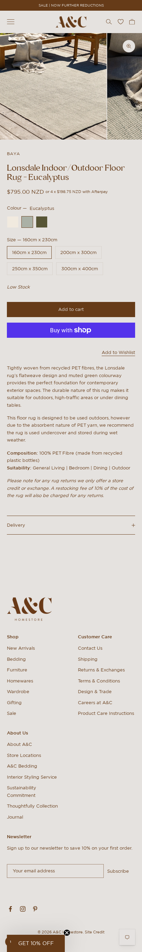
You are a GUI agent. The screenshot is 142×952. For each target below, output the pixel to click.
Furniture (17, 669)
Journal (15, 817)
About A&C (19, 744)
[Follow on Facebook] (10, 908)
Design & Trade (95, 691)
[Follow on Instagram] (22, 908)
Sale (11, 713)
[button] (36, 943)
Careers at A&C (95, 702)
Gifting (14, 702)
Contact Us (90, 648)
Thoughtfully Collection (32, 806)
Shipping (88, 659)
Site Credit (94, 932)
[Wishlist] (120, 21)
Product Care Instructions (106, 713)
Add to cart (71, 309)
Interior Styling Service (32, 777)
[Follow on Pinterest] (35, 908)
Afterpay (99, 192)
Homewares (20, 680)
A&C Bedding (22, 766)
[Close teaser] (66, 932)
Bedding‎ (16, 659)
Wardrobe (18, 691)
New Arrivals (21, 648)
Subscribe (118, 871)
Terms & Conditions (99, 680)
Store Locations (24, 755)
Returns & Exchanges (101, 669)
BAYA (13, 153)
